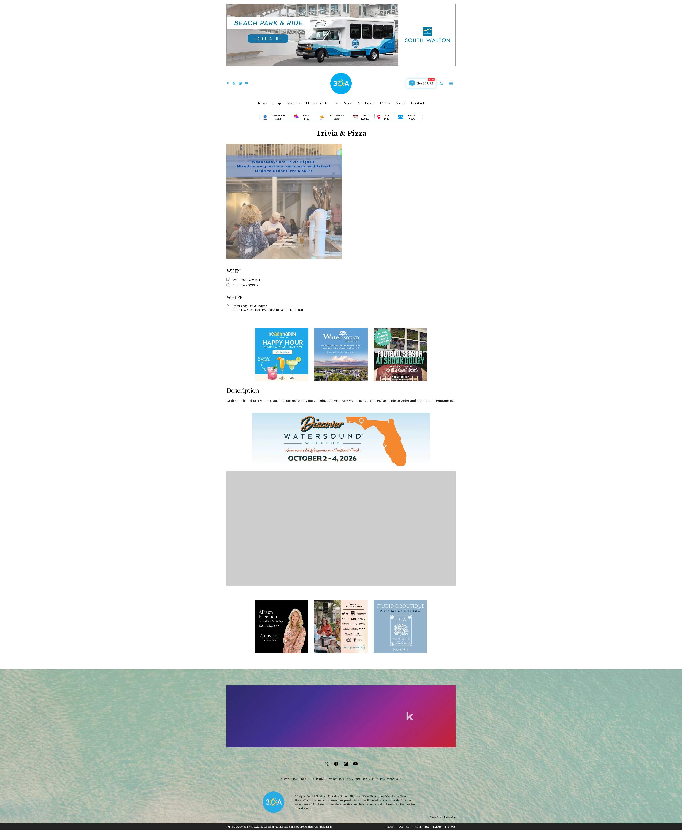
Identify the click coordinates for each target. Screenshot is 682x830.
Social (401, 103)
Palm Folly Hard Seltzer (250, 306)
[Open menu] (451, 83)
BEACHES (307, 779)
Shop (276, 103)
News (262, 103)
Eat (336, 103)
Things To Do (316, 103)
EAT (342, 779)
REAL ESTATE (364, 779)
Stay (347, 103)
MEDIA (380, 779)
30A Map (386, 117)
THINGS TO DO (326, 779)
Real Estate (365, 103)
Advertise (422, 827)
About (390, 827)
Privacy (450, 827)
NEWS (295, 779)
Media (385, 103)
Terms (437, 827)
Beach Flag (306, 117)
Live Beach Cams (278, 117)
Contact (417, 103)
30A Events (365, 117)
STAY (349, 779)
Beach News (411, 117)
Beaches (293, 103)
